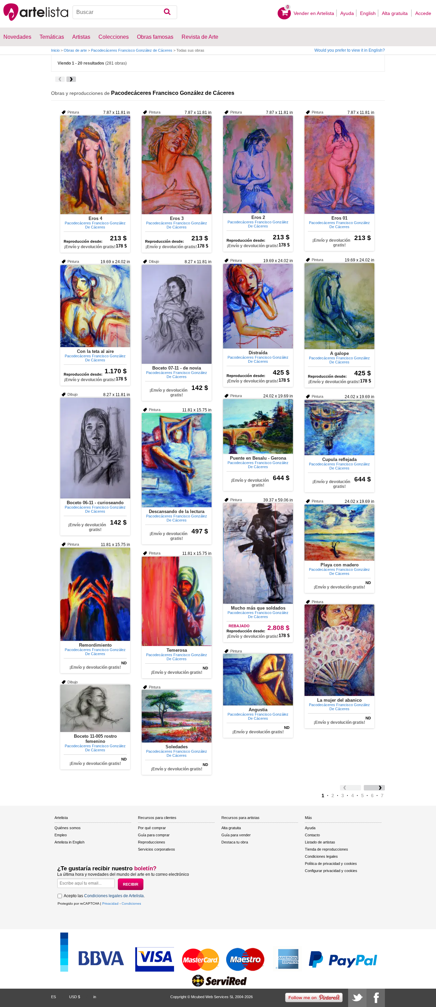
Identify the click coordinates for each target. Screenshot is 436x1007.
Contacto (312, 835)
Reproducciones (151, 842)
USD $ (74, 997)
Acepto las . (104, 895)
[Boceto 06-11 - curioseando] (95, 448)
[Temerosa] (177, 601)
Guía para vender (236, 835)
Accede (423, 13)
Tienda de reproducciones (326, 849)
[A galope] (339, 306)
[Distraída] (258, 306)
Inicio (55, 50)
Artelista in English (69, 842)
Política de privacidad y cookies (331, 863)
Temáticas (52, 37)
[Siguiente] (71, 79)
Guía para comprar (154, 835)
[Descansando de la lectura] (177, 460)
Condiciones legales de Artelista (114, 895)
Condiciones (131, 903)
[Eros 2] (258, 164)
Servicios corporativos (156, 849)
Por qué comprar (152, 828)
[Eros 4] (95, 165)
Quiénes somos (67, 828)
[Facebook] (376, 998)
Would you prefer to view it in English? (349, 50)
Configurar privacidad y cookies (331, 871)
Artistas (81, 37)
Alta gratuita (395, 13)
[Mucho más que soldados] (258, 553)
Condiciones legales (321, 856)
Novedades (17, 37)
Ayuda (347, 13)
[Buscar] (167, 12)
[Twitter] (357, 998)
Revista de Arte (200, 37)
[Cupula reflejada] (339, 427)
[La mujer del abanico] (339, 650)
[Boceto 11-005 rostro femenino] (95, 708)
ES (53, 997)
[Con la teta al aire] (95, 306)
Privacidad (110, 903)
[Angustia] (258, 679)
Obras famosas (155, 37)
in (94, 997)
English (368, 13)
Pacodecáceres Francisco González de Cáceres (131, 50)
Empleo (60, 835)
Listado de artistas (320, 842)
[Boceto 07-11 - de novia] (177, 314)
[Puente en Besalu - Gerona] (258, 426)
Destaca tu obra (234, 842)
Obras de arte (75, 50)
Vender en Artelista (314, 13)
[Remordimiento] (95, 594)
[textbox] (125, 12)
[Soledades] (177, 716)
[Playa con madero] (339, 533)
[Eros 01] (339, 165)
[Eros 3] (177, 165)
